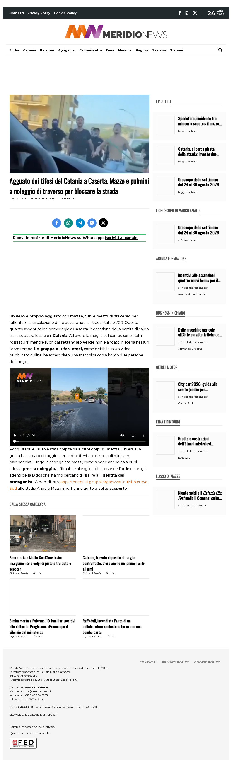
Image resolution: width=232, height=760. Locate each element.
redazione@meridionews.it (33, 691)
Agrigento (66, 50)
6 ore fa (97, 573)
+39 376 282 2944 (33, 699)
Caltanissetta (90, 50)
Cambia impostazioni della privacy (32, 727)
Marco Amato (190, 240)
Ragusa (142, 50)
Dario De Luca (37, 198)
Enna (110, 50)
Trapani (176, 50)
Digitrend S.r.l (49, 714)
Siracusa (159, 50)
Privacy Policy (38, 13)
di (179, 240)
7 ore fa (24, 636)
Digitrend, (15, 573)
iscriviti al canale (121, 238)
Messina (125, 50)
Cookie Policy (65, 13)
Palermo (47, 50)
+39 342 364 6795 (36, 695)
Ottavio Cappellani (193, 505)
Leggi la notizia (187, 131)
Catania (29, 50)
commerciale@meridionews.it (54, 707)
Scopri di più (69, 679)
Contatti (17, 13)
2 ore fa (24, 573)
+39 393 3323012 (87, 707)
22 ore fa (98, 636)
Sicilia (14, 50)
